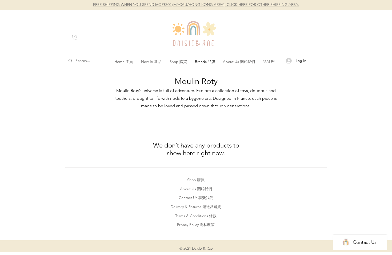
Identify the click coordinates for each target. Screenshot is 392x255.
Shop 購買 (196, 179)
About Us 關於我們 (196, 188)
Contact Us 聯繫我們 (196, 197)
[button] (74, 37)
